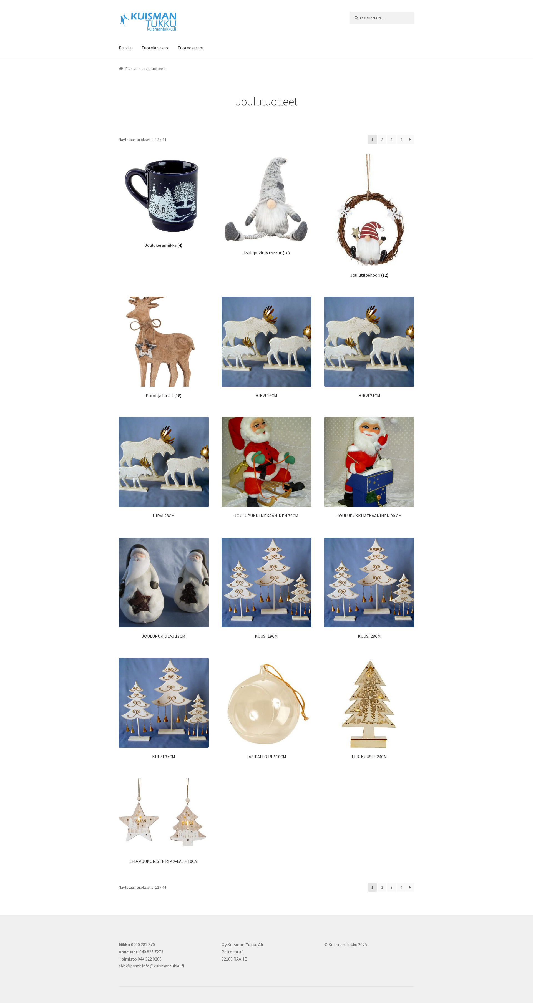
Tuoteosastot (191, 48)
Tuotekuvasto (155, 48)
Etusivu (126, 48)
